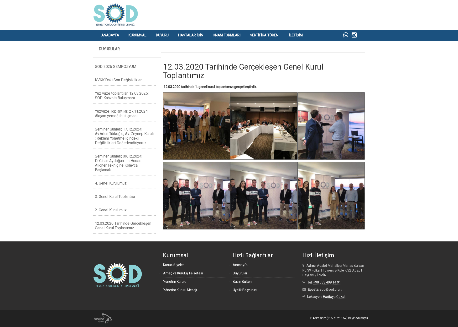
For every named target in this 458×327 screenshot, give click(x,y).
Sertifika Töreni (264, 35)
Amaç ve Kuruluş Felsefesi (183, 273)
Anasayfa (110, 35)
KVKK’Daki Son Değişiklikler (118, 80)
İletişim (296, 35)
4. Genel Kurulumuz (111, 183)
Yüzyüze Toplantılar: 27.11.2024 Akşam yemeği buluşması (121, 113)
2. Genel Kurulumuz (111, 210)
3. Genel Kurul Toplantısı (115, 196)
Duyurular (240, 273)
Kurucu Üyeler (173, 265)
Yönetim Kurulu (174, 281)
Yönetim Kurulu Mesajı (180, 290)
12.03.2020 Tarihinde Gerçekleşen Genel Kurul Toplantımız (123, 225)
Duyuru (162, 35)
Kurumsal (137, 35)
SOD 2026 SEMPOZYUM (115, 66)
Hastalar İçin (190, 35)
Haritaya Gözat (334, 297)
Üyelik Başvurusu (245, 290)
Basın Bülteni (242, 281)
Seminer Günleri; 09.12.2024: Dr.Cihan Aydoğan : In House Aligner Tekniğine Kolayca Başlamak (118, 163)
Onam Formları (226, 35)
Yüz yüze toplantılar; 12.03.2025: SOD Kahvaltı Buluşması (122, 95)
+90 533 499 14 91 (327, 282)
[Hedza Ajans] (100, 318)
